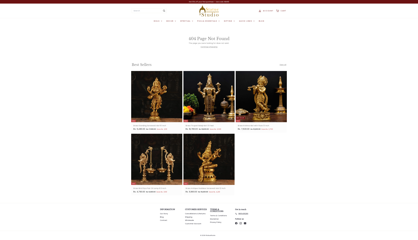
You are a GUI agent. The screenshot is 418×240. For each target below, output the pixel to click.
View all (283, 64)
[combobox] (149, 10)
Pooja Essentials (207, 21)
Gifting (228, 21)
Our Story (164, 213)
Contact (163, 220)
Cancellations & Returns (195, 213)
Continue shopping (209, 47)
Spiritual (185, 21)
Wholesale (189, 220)
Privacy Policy (215, 222)
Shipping (188, 217)
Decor (170, 21)
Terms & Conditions (218, 215)
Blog (261, 21)
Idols (157, 21)
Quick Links (246, 21)
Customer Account (193, 223)
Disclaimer (214, 219)
